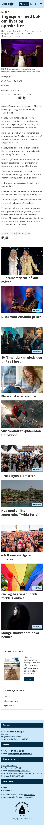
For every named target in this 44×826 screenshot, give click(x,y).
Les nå (28, 679)
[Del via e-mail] (23, 98)
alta (13, 233)
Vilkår (4, 787)
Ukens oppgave (11, 701)
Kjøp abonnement (9, 765)
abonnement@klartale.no (19, 770)
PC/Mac (30, 665)
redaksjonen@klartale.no (20, 753)
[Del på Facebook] (20, 98)
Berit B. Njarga (17, 731)
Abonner (24, 4)
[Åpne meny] (41, 4)
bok (28, 233)
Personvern (6, 790)
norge (5, 233)
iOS (25, 668)
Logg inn (34, 4)
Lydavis (7, 696)
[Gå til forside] (7, 4)
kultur (21, 233)
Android (34, 668)
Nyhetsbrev (9, 705)
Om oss (4, 734)
